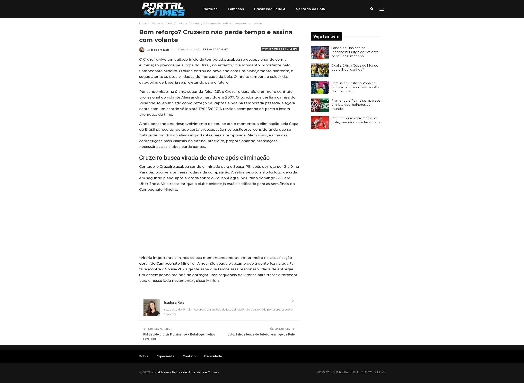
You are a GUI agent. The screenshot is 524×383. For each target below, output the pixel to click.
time (168, 114)
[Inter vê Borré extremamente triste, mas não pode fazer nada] (320, 122)
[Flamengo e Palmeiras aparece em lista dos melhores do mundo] (320, 105)
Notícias (210, 9)
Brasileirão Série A (270, 9)
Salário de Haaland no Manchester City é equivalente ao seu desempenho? (355, 52)
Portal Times (160, 372)
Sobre (144, 356)
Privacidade (213, 356)
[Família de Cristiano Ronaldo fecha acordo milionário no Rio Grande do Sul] (320, 87)
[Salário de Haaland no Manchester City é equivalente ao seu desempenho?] (320, 52)
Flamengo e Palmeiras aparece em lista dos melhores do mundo (355, 105)
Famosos (236, 9)
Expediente (166, 356)
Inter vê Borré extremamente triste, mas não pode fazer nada (355, 120)
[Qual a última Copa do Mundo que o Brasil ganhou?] (320, 70)
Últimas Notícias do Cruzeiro (280, 49)
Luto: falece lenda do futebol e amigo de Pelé (261, 334)
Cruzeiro (150, 59)
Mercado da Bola (310, 9)
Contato (189, 356)
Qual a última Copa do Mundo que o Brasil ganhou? (354, 67)
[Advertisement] (219, 224)
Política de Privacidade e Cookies (195, 372)
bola (228, 77)
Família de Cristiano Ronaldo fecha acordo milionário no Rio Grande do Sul (355, 87)
